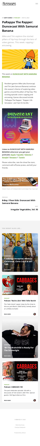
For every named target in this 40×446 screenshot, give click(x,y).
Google (5, 157)
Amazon (13, 157)
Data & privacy (20, 425)
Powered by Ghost (20, 433)
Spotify (20, 155)
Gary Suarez (8, 18)
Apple (13, 155)
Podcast (17, 18)
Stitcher (28, 155)
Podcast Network (20, 427)
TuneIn (22, 157)
